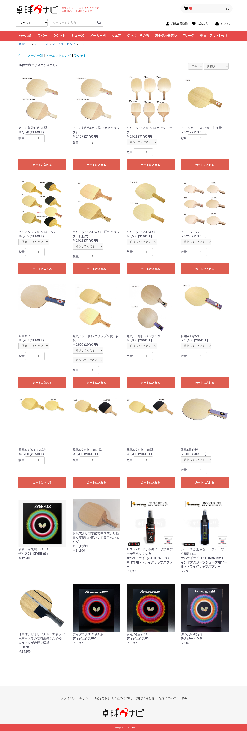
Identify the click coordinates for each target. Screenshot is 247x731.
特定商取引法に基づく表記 (113, 698)
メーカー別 (98, 35)
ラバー (42, 35)
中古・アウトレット (214, 35)
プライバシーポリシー (75, 698)
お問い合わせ (145, 698)
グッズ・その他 (138, 35)
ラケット (59, 35)
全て (21, 55)
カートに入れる (42, 164)
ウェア (116, 35)
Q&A (184, 698)
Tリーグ (188, 35)
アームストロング (58, 55)
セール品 (25, 35)
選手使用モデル (166, 35)
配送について (167, 698)
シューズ (78, 35)
